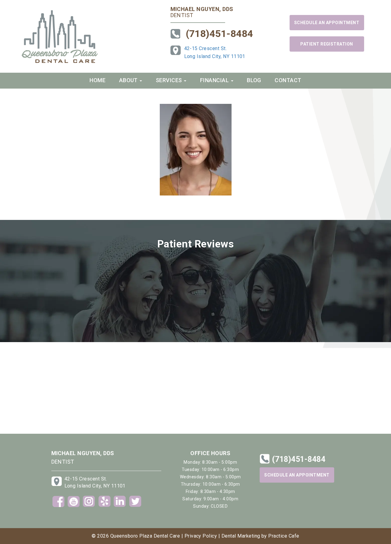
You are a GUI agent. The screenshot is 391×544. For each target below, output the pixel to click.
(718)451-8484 (219, 33)
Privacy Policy (201, 536)
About (129, 80)
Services (169, 80)
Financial (215, 80)
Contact (288, 80)
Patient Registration (326, 44)
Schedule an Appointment (326, 22)
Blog (254, 80)
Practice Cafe (283, 536)
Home (97, 80)
